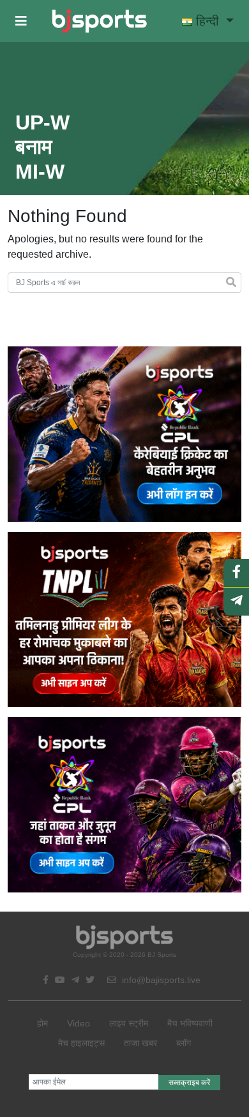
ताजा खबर (140, 1043)
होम (42, 1023)
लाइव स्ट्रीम (128, 1023)
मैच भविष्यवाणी (190, 1023)
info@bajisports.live (159, 980)
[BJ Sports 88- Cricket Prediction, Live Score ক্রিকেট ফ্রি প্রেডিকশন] (99, 21)
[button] (21, 21)
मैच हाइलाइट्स (81, 1043)
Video (78, 1023)
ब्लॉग (183, 1043)
